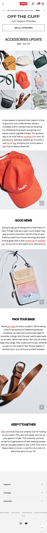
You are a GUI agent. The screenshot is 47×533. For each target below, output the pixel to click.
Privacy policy (15, 512)
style (19, 44)
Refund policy (4, 512)
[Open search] (32, 3)
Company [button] (7, 493)
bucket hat (30, 240)
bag (14, 143)
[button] (2, 3)
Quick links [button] (8, 501)
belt (4, 146)
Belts (3, 431)
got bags (11, 326)
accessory (28, 136)
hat (8, 143)
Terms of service (27, 512)
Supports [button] (7, 484)
